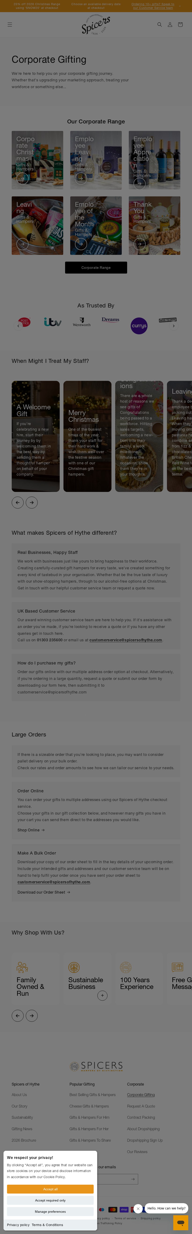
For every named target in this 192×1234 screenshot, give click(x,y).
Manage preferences (50, 1211)
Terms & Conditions (47, 1225)
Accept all (50, 1189)
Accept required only (50, 1200)
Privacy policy (18, 1225)
